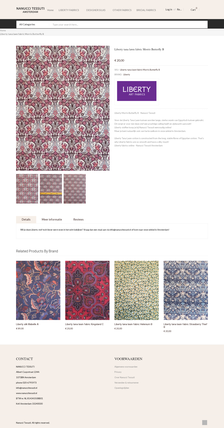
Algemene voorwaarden (125, 366)
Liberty (126, 74)
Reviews (78, 219)
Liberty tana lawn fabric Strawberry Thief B (185, 326)
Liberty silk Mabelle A (27, 324)
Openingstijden (121, 388)
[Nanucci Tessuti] (30, 10)
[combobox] (112, 24)
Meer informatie (52, 219)
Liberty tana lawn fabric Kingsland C (84, 324)
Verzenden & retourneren (126, 382)
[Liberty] (136, 91)
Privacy (118, 372)
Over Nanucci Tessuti (124, 377)
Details (26, 219)
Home (50, 10)
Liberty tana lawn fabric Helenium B (133, 324)
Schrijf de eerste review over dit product (133, 54)
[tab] (26, 219)
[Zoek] (204, 24)
